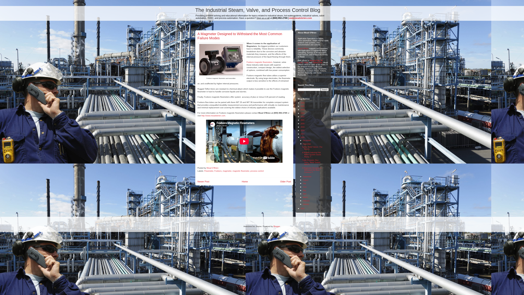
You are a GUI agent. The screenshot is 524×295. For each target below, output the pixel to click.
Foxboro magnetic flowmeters (259, 62)
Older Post (285, 181)
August (305, 180)
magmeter (227, 171)
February (306, 201)
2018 (302, 130)
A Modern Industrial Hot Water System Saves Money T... (311, 155)
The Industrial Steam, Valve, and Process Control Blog (257, 10)
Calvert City (317, 63)
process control (257, 171)
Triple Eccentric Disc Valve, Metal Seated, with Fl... (311, 162)
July (304, 183)
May (304, 190)
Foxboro (218, 171)
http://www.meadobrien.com (213, 116)
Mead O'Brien (303, 49)
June (305, 187)
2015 (302, 208)
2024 (302, 110)
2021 (302, 120)
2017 (302, 134)
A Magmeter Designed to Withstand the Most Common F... (312, 170)
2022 (302, 117)
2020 (302, 124)
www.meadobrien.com (300, 18)
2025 (302, 106)
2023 (302, 113)
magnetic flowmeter (241, 171)
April (304, 194)
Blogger (276, 226)
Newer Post (203, 181)
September (307, 177)
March (305, 197)
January (306, 204)
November (307, 144)
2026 (302, 103)
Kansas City (315, 61)
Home (245, 181)
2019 (302, 127)
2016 (302, 137)
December (307, 140)
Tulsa (306, 63)
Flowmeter (208, 171)
